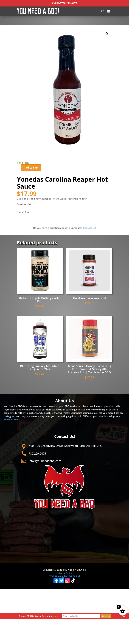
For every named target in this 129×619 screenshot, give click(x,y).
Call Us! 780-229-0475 (64, 3)
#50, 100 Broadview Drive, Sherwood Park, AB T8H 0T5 (65, 446)
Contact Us (89, 227)
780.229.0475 (37, 453)
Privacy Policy (64, 573)
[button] (107, 34)
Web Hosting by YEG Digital (64, 576)
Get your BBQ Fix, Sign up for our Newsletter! (39, 616)
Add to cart (31, 167)
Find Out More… (13, 419)
